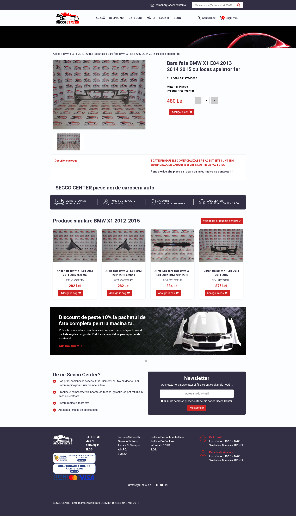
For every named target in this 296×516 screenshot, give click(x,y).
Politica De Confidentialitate (167, 437)
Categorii (135, 18)
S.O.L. (154, 449)
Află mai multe (69, 346)
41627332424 (77, 280)
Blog (177, 18)
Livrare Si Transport (129, 445)
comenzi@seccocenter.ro (170, 5)
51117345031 (224, 280)
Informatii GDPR (160, 445)
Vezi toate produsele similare (221, 220)
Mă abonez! (197, 407)
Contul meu (208, 18)
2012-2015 (85, 53)
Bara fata (99, 53)
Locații (164, 18)
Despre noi (116, 18)
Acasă (100, 18)
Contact (122, 453)
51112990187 (175, 280)
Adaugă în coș (180, 112)
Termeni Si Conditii (129, 437)
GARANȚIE (92, 445)
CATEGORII (92, 437)
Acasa (56, 53)
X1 (74, 53)
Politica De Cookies (162, 441)
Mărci (151, 18)
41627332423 (126, 280)
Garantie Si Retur (128, 441)
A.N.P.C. (122, 449)
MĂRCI (89, 441)
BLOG (88, 449)
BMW (66, 53)
